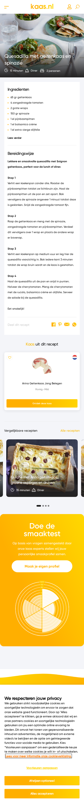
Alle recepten (70, 431)
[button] (37, 504)
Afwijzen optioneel (41, 780)
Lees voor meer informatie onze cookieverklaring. (38, 756)
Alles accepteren (42, 793)
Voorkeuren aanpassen (42, 768)
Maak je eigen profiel (42, 566)
